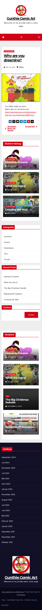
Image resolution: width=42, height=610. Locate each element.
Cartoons (8, 236)
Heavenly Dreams (16, 162)
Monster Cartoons (31, 600)
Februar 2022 (7, 521)
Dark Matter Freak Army (15, 600)
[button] (39, 37)
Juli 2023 (5, 473)
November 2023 (8, 468)
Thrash (7, 259)
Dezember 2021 (8, 532)
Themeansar (21, 595)
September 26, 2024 (15, 357)
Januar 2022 (7, 526)
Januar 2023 (7, 489)
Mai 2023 (5, 478)
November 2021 (8, 537)
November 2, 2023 (14, 406)
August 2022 (7, 500)
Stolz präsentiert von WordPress (13, 592)
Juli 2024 (5, 463)
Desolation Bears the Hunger (12, 129)
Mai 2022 (5, 516)
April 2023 (6, 484)
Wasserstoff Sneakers (13, 294)
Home (3, 600)
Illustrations (9, 51)
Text (6, 254)
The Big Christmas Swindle (15, 288)
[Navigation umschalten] (21, 37)
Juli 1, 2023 (12, 431)
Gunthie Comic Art (21, 18)
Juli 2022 (5, 505)
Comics (7, 242)
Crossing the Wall (16, 209)
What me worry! (15, 186)
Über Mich (5, 605)
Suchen (7, 307)
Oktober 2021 (7, 542)
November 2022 (8, 494)
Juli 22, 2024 (12, 381)
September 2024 (9, 457)
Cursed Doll (30, 127)
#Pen (21, 67)
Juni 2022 (6, 510)
